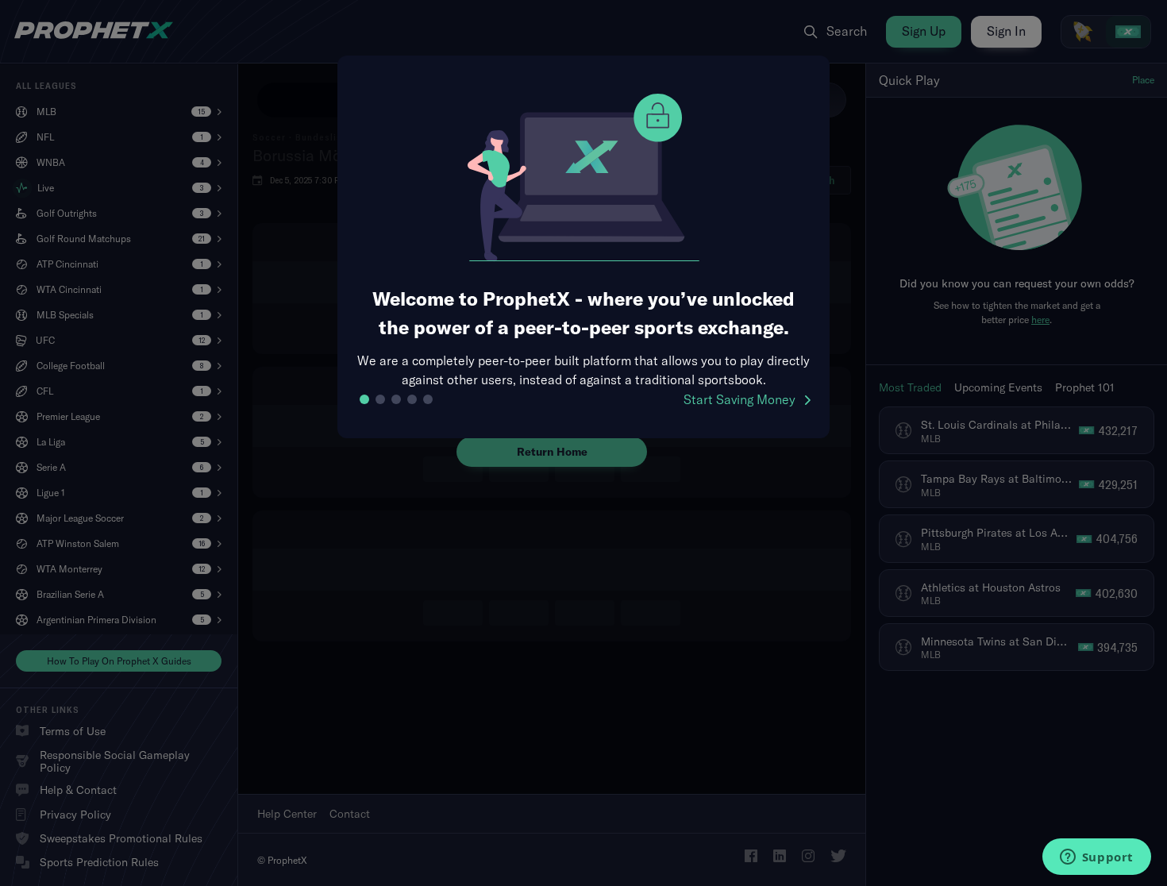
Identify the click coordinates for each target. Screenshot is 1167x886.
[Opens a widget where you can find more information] (1096, 858)
